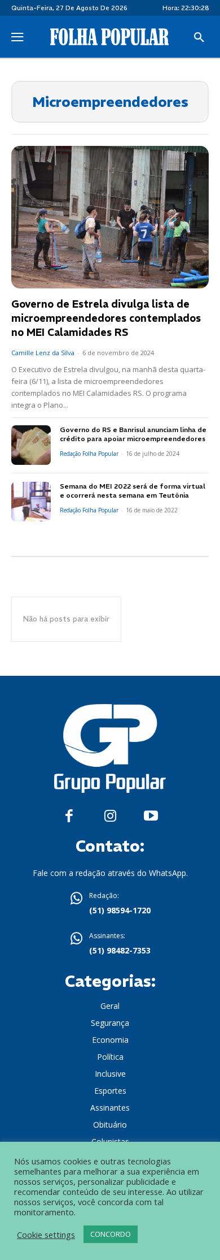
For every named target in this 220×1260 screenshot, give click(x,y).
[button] (199, 38)
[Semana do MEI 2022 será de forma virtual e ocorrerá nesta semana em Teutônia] (31, 501)
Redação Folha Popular (89, 454)
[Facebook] (69, 816)
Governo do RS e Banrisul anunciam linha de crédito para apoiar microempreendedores (133, 434)
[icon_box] (110, 904)
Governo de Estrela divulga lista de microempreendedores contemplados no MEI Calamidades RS (106, 318)
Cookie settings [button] (46, 1234)
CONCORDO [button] (110, 1234)
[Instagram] (110, 816)
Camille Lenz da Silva (42, 352)
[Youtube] (151, 816)
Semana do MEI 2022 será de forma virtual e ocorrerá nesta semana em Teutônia (132, 491)
